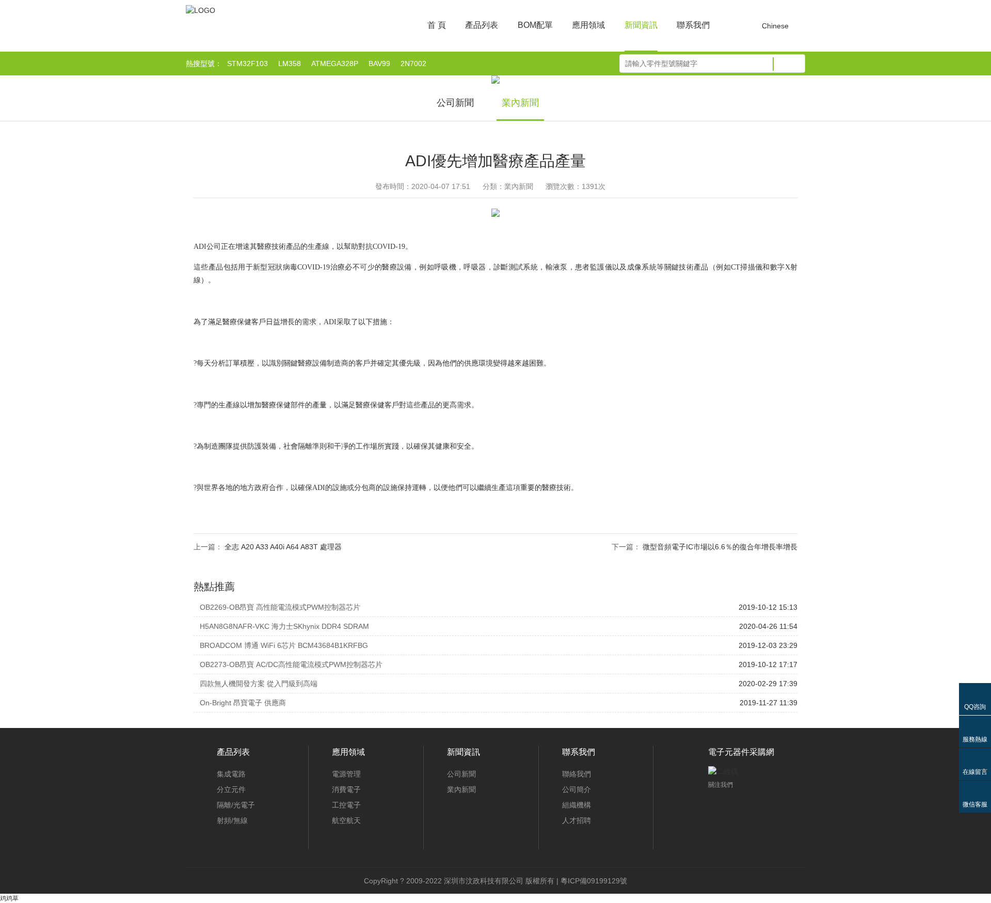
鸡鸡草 (9, 898)
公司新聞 (455, 103)
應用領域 (588, 25)
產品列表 (481, 25)
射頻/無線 (232, 820)
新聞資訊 (641, 25)
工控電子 (346, 805)
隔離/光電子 (236, 805)
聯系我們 (693, 25)
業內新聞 (520, 103)
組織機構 (576, 805)
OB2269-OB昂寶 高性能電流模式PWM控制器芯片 (280, 607)
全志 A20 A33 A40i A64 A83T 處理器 (283, 547)
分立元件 (231, 789)
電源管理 (346, 774)
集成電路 (231, 774)
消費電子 (346, 789)
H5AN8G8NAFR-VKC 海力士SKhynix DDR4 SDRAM (284, 626)
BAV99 (379, 63)
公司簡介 (576, 789)
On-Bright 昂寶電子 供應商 (243, 703)
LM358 (289, 63)
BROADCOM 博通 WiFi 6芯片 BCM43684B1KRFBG (284, 645)
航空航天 (346, 820)
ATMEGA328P (334, 63)
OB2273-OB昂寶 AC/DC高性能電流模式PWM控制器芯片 (291, 664)
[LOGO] (200, 10)
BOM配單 (535, 25)
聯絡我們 (576, 774)
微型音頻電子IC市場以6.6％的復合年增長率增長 (720, 547)
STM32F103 (247, 63)
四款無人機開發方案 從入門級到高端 (258, 683)
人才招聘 (576, 820)
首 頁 (436, 25)
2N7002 (413, 63)
